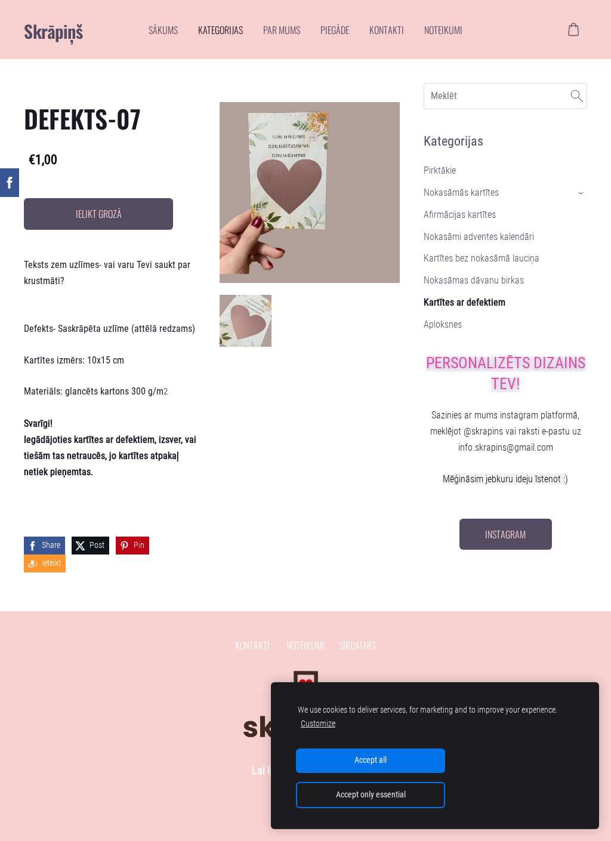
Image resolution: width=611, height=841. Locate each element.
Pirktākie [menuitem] (440, 170)
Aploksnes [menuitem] (443, 324)
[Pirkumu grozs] (573, 29)
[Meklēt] (577, 96)
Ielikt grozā (99, 214)
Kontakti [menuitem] (386, 30)
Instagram (505, 534)
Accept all (370, 760)
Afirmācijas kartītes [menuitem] (460, 214)
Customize (318, 724)
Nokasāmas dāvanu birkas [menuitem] (474, 280)
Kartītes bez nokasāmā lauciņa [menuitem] (481, 258)
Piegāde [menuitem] (334, 30)
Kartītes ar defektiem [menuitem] (464, 302)
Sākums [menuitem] (163, 30)
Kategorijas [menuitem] (220, 30)
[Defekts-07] (245, 321)
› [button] (581, 193)
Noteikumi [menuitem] (443, 30)
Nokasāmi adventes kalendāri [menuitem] (479, 236)
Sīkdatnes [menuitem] (357, 645)
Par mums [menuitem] (281, 30)
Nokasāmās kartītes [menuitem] (461, 192)
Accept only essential (371, 795)
